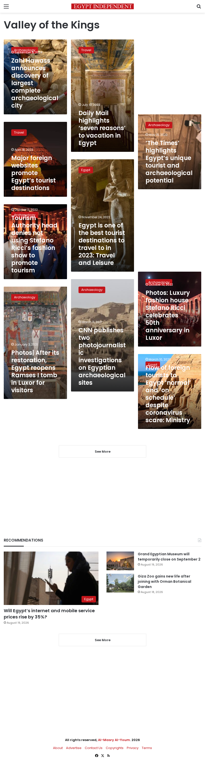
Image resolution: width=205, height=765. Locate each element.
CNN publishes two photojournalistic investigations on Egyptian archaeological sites (102, 356)
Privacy (132, 748)
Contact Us (93, 748)
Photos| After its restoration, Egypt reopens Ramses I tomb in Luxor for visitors (35, 371)
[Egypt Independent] (102, 6)
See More (102, 640)
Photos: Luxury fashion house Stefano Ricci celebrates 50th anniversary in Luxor (168, 315)
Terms (147, 748)
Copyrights (115, 748)
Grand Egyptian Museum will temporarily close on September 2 (169, 557)
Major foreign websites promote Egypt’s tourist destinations (33, 173)
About (58, 748)
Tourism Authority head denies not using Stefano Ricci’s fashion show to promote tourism (34, 244)
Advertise (74, 748)
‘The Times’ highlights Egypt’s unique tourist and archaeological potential (169, 162)
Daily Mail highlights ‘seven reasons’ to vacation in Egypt (102, 128)
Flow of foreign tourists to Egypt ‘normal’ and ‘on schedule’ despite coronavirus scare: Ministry (168, 394)
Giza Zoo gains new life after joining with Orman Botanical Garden (164, 581)
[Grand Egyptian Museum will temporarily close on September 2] (120, 561)
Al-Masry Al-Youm (114, 740)
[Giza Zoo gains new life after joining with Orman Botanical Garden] (120, 583)
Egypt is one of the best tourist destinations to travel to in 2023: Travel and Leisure (101, 244)
